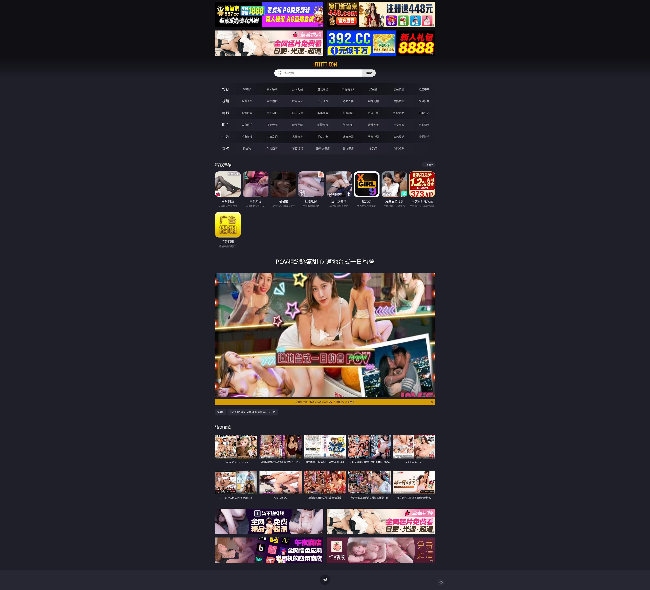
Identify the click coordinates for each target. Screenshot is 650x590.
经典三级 (373, 113)
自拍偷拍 (272, 101)
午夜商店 (272, 148)
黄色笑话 (398, 137)
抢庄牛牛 (424, 89)
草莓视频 (297, 148)
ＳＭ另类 (424, 101)
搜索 (369, 73)
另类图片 (424, 125)
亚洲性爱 (247, 113)
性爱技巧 (424, 137)
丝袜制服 (373, 101)
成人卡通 (297, 113)
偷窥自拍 (247, 125)
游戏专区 (322, 89)
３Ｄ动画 (322, 101)
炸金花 (373, 89)
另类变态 (424, 113)
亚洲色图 (272, 125)
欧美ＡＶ (297, 101)
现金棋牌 (398, 89)
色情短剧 (398, 148)
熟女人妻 (348, 101)
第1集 (220, 412)
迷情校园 (348, 137)
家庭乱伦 (272, 137)
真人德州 (272, 89)
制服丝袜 (348, 113)
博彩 (225, 89)
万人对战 (297, 89)
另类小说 (373, 137)
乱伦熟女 (398, 113)
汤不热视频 (323, 148)
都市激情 (247, 137)
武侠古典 (322, 137)
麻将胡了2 (348, 89)
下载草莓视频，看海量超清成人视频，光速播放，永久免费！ (325, 401)
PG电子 (247, 89)
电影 (225, 113)
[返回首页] (441, 582)
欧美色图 (297, 125)
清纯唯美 (373, 125)
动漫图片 (322, 125)
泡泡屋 (373, 148)
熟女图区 (398, 125)
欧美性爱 (322, 113)
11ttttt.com (325, 64)
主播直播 (398, 101)
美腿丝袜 (348, 125)
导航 (225, 148)
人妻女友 (297, 137)
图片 (225, 124)
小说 (225, 136)
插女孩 (247, 148)
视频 (225, 101)
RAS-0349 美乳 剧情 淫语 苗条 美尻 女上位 (252, 412)
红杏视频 (348, 148)
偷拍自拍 (272, 113)
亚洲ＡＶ (247, 101)
